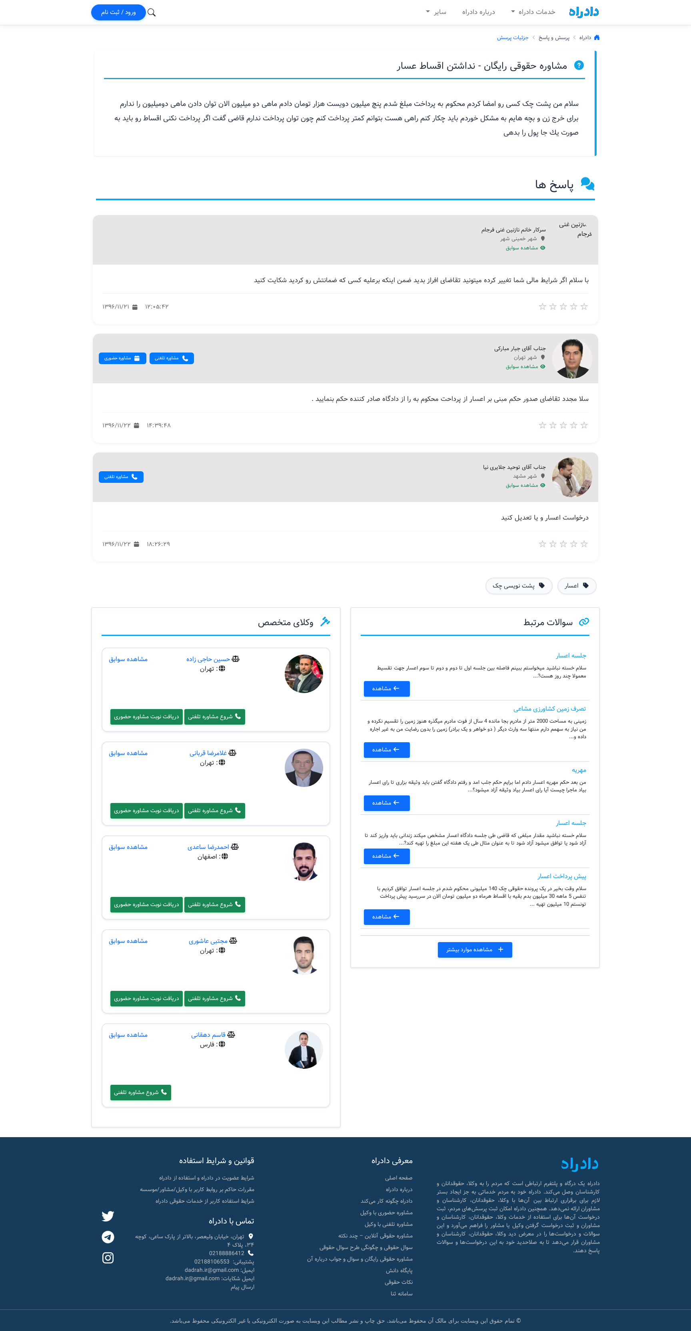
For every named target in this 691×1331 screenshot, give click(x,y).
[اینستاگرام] (108, 1258)
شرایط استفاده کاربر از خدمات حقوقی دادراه (205, 1201)
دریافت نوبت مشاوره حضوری (146, 716)
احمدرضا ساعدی (208, 847)
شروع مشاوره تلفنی (211, 716)
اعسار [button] (572, 586)
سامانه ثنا (402, 1293)
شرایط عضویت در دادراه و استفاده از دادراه (206, 1178)
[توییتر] (108, 1217)
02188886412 (226, 1253)
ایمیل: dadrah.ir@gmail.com (219, 1270)
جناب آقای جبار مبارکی (520, 349)
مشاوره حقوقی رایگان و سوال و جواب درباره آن (360, 1259)
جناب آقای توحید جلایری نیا (514, 468)
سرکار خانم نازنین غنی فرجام (513, 230)
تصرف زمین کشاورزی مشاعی (549, 709)
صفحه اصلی (399, 1178)
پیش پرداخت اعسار (561, 876)
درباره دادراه (478, 12)
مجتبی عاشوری (208, 941)
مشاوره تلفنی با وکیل (389, 1224)
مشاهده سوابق (523, 248)
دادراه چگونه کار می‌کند (387, 1201)
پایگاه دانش (399, 1270)
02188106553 (212, 1261)
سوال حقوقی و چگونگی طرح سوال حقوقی (366, 1247)
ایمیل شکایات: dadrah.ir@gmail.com (210, 1278)
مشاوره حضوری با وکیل (386, 1212)
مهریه (579, 770)
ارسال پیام (242, 1287)
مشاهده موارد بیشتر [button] (470, 949)
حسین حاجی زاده (208, 659)
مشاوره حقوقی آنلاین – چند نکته (375, 1235)
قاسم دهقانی (208, 1035)
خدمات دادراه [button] (536, 12)
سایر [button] (439, 12)
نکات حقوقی (399, 1282)
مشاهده (382, 688)
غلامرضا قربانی (208, 753)
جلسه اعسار (571, 656)
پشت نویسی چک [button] (514, 586)
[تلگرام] (108, 1238)
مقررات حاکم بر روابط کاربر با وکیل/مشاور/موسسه (197, 1189)
